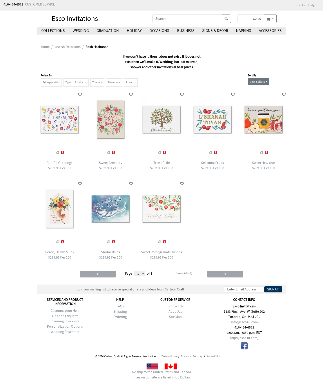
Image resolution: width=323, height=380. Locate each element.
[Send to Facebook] (244, 346)
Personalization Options (65, 326)
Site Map (175, 317)
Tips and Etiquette (65, 316)
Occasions (159, 30)
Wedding (81, 30)
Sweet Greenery (110, 163)
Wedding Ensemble (65, 332)
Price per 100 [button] (50, 82)
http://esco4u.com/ (244, 338)
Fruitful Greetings (60, 163)
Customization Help (65, 310)
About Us (175, 311)
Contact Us (175, 306)
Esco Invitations (75, 18)
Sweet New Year (263, 163)
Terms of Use (169, 356)
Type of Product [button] (74, 82)
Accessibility (214, 356)
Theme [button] (96, 82)
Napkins (243, 30)
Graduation (107, 30)
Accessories (270, 30)
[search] (226, 19)
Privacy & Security (191, 356)
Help (311, 5)
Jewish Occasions (67, 47)
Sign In (300, 5)
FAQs (120, 306)
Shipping (120, 311)
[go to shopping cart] (270, 19)
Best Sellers (257, 82)
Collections (53, 30)
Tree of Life (161, 163)
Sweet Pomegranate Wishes (161, 252)
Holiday (134, 30)
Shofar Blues (110, 252)
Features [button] (113, 82)
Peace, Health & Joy (59, 252)
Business (185, 30)
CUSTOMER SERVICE (40, 4)
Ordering (120, 317)
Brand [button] (129, 82)
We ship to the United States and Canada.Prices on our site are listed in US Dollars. (161, 375)
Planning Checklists (65, 321)
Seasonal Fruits (212, 163)
